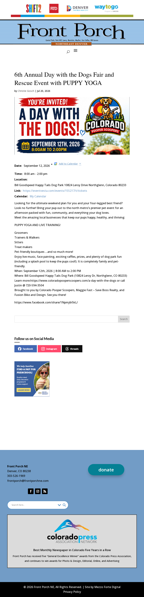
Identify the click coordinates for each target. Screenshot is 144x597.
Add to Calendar (68, 163)
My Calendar (38, 196)
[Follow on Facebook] (31, 491)
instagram (51, 348)
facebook (28, 348)
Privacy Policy (72, 592)
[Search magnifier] (64, 505)
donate (106, 469)
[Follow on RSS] (45, 491)
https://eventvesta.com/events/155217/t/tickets (55, 191)
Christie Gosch (26, 91)
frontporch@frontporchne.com (28, 481)
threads (74, 348)
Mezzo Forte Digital (107, 587)
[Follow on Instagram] (38, 491)
